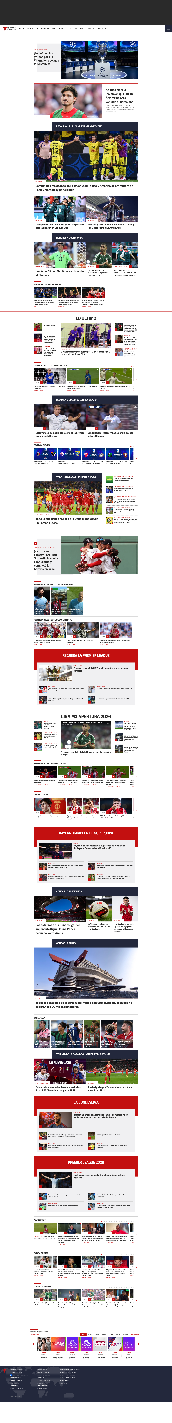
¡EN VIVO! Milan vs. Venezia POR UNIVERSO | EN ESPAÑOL (43, 463)
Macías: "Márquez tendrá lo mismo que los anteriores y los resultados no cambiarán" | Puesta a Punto (69, 1272)
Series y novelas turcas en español (70, 1369)
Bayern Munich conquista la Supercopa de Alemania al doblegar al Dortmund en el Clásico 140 (99, 847)
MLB (81, 29)
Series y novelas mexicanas (67, 1375)
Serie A (54, 29)
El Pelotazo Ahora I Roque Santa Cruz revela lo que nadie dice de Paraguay (68, 1305)
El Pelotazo (90, 29)
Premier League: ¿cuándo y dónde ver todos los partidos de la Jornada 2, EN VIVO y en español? (93, 302)
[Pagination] (131, 366)
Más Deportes (102, 29)
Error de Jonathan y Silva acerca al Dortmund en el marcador (113, 1146)
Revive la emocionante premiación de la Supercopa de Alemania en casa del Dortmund (65, 866)
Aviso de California (15, 1377)
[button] (42, 601)
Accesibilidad (13, 1385)
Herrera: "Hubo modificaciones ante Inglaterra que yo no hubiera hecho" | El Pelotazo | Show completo (68, 1239)
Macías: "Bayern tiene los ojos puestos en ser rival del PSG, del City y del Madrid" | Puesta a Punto (65, 1135)
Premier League (32, 29)
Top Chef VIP (40, 1377)
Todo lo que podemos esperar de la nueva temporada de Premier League (66, 689)
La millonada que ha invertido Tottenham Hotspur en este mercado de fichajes (113, 1206)
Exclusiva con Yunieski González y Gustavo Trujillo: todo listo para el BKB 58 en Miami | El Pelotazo (92, 1238)
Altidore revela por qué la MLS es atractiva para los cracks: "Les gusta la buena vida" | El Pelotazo (116, 1238)
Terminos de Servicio (16, 1380)
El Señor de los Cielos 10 (44, 1380)
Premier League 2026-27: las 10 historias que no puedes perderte (100, 669)
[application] (86, 735)
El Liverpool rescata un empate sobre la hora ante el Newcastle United (48, 641)
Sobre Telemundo (14, 1383)
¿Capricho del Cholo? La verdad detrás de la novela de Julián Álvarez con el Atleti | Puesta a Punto (116, 1272)
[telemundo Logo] (4, 1371)
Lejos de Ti (40, 1383)
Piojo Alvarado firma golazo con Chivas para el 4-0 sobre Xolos (68, 781)
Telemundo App (64, 1383)
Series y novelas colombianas (68, 1372)
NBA (76, 29)
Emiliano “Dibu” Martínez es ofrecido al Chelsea (63, 1205)
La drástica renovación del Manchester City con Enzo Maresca (99, 1176)
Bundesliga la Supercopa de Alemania (108, 1135)
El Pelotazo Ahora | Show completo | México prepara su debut (45, 1304)
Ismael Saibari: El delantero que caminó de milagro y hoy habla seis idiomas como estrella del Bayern (100, 1116)
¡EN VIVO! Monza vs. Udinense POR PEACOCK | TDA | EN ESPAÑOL (92, 463)
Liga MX (21, 29)
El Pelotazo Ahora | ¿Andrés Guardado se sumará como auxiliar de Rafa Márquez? (93, 1305)
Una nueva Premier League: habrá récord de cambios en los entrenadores (114, 689)
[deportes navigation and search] (168, 28)
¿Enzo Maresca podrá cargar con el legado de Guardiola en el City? (65, 699)
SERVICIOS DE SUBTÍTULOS (43, 1372)
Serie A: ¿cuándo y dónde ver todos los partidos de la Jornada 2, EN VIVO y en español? (45, 302)
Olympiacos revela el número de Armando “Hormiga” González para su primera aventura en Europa (82, 818)
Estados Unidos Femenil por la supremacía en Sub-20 (123, 489)
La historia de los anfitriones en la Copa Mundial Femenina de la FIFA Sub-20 (124, 501)
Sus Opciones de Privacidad (20, 1375)
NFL (71, 29)
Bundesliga (45, 29)
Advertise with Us (42, 1369)
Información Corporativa (16, 1388)
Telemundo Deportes (42, 1388)
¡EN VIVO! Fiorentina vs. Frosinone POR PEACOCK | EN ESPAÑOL (68, 463)
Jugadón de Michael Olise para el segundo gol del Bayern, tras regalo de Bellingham (66, 877)
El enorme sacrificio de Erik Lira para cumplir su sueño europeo (82, 722)
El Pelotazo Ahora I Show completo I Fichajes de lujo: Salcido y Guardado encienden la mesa (117, 1305)
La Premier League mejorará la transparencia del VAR (113, 699)
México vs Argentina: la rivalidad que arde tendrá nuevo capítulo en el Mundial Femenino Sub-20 (125, 520)
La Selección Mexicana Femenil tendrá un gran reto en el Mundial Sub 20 (124, 510)
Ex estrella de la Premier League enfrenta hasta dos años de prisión (64, 1196)
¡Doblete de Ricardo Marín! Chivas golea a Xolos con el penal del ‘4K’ (92, 781)
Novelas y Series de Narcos (67, 1377)
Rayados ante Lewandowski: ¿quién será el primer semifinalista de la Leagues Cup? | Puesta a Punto (92, 1272)
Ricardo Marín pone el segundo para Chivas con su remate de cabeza (116, 782)
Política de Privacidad (16, 1372)
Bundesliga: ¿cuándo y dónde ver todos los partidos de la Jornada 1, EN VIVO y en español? (68, 302)
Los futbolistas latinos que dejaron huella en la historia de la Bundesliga (65, 1146)
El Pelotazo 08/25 (44, 1236)
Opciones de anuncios (16, 1369)
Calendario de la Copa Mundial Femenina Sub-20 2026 (123, 479)
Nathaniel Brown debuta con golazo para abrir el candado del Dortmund (115, 866)
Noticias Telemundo (42, 1385)
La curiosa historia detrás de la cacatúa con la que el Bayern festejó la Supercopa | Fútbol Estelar (113, 877)
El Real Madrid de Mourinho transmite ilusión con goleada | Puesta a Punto (43, 1272)
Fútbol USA (63, 29)
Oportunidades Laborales (43, 1375)
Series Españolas (64, 1380)
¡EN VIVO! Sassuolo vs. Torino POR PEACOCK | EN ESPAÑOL (116, 463)
